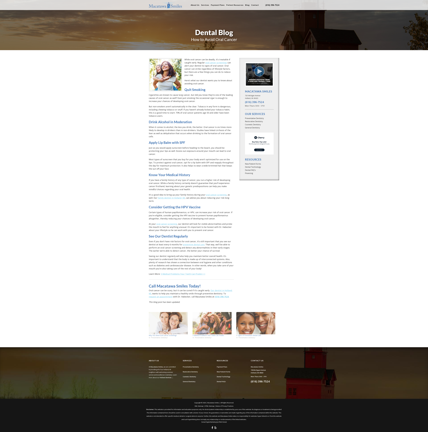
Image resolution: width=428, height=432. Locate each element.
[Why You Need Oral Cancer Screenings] (169, 323)
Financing (249, 173)
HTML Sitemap (209, 406)
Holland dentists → (166, 378)
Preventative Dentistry (254, 118)
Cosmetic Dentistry (253, 124)
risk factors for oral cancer (183, 241)
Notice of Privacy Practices (225, 406)
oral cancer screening (216, 194)
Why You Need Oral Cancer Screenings (163, 335)
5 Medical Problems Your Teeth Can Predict (208, 335)
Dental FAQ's (250, 170)
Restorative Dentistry (254, 121)
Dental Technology (253, 167)
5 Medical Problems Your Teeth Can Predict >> (183, 274)
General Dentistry (252, 127)
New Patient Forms (253, 164)
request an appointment (161, 296)
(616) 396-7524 (272, 5)
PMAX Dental (223, 422)
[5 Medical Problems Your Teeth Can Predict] (213, 323)
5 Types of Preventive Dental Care (248, 335)
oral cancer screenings (216, 62)
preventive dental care (194, 244)
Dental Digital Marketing (208, 422)
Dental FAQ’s (221, 382)
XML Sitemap (199, 406)
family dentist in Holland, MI (171, 198)
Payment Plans (222, 367)
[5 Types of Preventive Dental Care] (257, 323)
